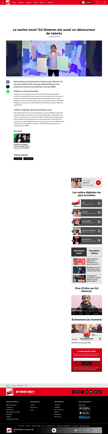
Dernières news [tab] (79, 251)
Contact (28, 426)
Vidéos (42, 2)
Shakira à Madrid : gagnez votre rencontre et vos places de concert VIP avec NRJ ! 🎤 (93, 262)
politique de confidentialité (91, 369)
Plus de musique (95, 430)
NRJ (83, 202)
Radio (14, 2)
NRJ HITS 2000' (86, 221)
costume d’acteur (45, 121)
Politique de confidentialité (64, 426)
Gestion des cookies (84, 426)
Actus (35, 2)
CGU (43, 426)
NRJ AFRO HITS (86, 239)
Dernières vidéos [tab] (94, 251)
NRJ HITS (86, 183)
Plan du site (21, 426)
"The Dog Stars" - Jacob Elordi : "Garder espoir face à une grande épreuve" (93, 278)
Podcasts (28, 2)
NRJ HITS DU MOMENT (89, 230)
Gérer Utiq (75, 426)
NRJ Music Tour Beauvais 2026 (81, 343)
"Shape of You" (18, 121)
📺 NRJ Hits (49, 2)
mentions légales (82, 369)
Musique (21, 2)
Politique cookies (51, 426)
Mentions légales (36, 426)
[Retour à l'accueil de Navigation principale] (8, 2)
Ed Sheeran (77, 310)
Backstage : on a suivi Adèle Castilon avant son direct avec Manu (93, 269)
